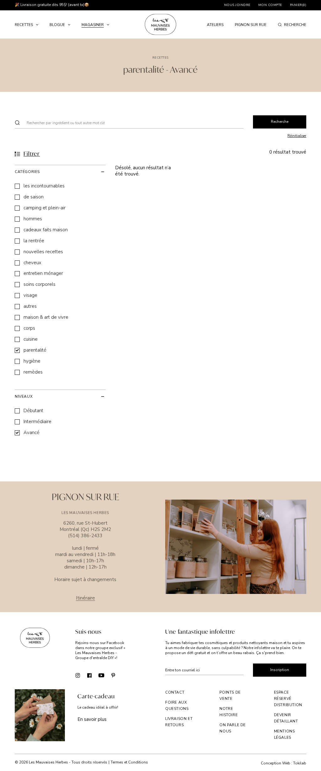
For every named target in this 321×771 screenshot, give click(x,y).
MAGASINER (93, 24)
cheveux (32, 263)
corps (29, 328)
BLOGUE (57, 24)
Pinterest (113, 675)
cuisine (31, 339)
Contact (174, 692)
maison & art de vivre (46, 317)
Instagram (77, 675)
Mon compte (270, 5)
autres (30, 306)
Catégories (27, 171)
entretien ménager (43, 273)
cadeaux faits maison (46, 230)
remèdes (33, 372)
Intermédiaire (37, 422)
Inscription (279, 669)
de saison (34, 197)
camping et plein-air (45, 208)
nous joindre (237, 5)
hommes (33, 219)
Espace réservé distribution (288, 698)
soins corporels (39, 284)
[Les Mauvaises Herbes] (160, 24)
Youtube (101, 675)
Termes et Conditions (129, 762)
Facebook (89, 675)
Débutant (33, 411)
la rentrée (34, 241)
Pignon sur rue (250, 24)
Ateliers (215, 24)
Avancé (31, 433)
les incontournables (44, 186)
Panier (298, 5)
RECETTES (24, 24)
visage (30, 295)
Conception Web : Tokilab (283, 763)
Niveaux (24, 396)
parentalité (35, 350)
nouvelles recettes (43, 252)
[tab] (60, 171)
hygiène (32, 361)
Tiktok (125, 675)
